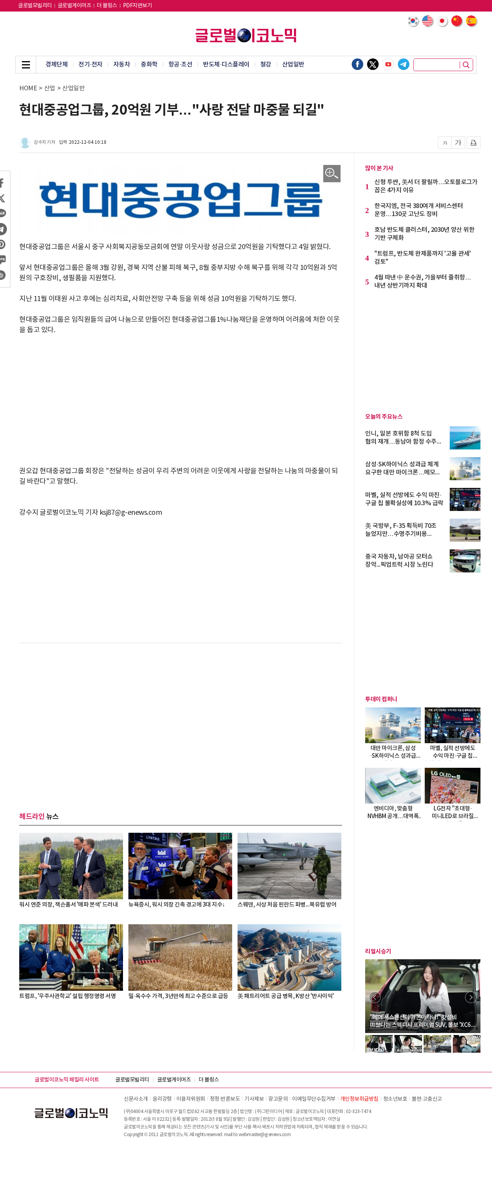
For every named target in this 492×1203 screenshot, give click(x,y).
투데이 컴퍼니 (381, 699)
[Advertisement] (180, 400)
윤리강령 (162, 1099)
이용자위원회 (190, 1099)
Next (471, 997)
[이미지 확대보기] (332, 173)
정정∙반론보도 (225, 1099)
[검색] (466, 65)
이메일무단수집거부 (314, 1099)
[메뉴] (26, 64)
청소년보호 (395, 1099)
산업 (49, 88)
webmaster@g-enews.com (265, 1134)
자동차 (121, 64)
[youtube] (388, 64)
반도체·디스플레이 (226, 64)
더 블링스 (107, 6)
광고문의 (278, 1099)
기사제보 (254, 1099)
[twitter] (373, 64)
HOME (28, 88)
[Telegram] (403, 64)
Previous (375, 997)
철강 (265, 64)
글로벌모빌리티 (35, 6)
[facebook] (357, 64)
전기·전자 (90, 64)
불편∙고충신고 (427, 1099)
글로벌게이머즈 (74, 6)
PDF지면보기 (137, 6)
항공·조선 (180, 64)
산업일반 (293, 64)
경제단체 (56, 64)
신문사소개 (136, 1099)
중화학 (149, 64)
